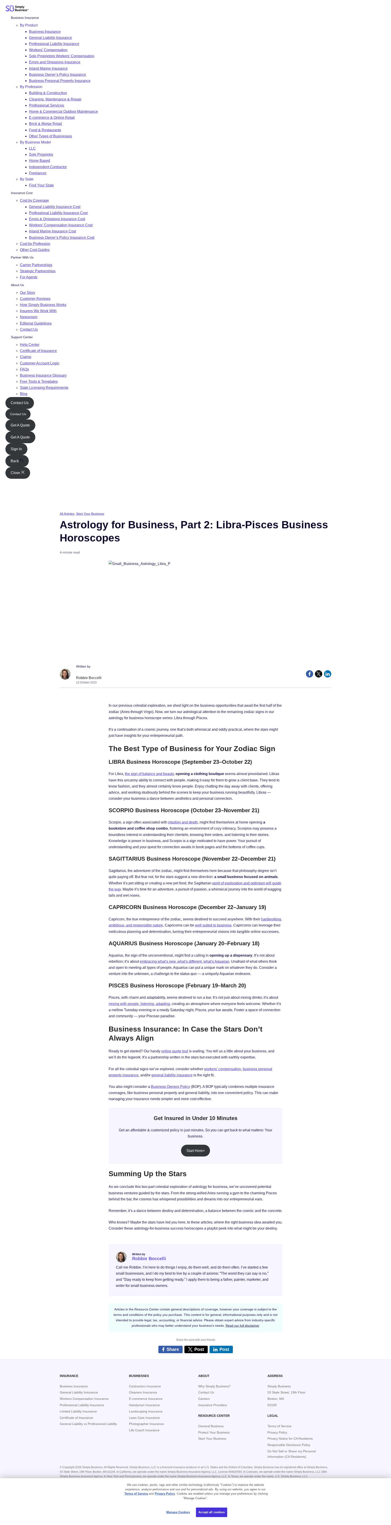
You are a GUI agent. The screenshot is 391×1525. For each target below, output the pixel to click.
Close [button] (16, 473)
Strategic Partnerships (37, 271)
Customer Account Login (39, 363)
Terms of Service (136, 1493)
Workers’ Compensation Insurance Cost (61, 225)
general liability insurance (172, 1075)
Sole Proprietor (41, 154)
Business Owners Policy (170, 1087)
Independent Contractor (48, 167)
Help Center (29, 345)
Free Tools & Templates (39, 381)
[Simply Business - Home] (17, 9)
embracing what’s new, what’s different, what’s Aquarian (184, 961)
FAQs (24, 369)
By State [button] (26, 179)
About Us (17, 285)
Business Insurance (25, 17)
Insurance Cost (22, 193)
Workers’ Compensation (48, 50)
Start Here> (195, 1151)
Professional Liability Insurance (54, 44)
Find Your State (41, 185)
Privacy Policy (165, 1493)
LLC (32, 148)
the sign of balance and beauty (149, 774)
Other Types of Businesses (50, 136)
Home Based (39, 161)
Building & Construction (48, 93)
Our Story (27, 292)
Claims (25, 357)
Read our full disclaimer (242, 1325)
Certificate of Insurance (38, 351)
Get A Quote (20, 425)
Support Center (22, 337)
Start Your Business (90, 513)
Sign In (16, 449)
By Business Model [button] (35, 142)
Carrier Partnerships (36, 265)
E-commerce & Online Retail (52, 118)
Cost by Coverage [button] (34, 200)
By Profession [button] (31, 87)
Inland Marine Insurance (48, 68)
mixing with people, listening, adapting (139, 1004)
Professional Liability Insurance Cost (58, 213)
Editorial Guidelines (36, 323)
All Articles (67, 513)
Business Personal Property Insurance (60, 81)
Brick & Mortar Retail (45, 124)
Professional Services (46, 105)
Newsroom (28, 317)
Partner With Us (22, 257)
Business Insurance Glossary (43, 375)
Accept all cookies (211, 1512)
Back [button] (15, 461)
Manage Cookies (178, 1512)
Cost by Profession (35, 244)
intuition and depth (183, 822)
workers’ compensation (222, 1069)
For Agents (28, 277)
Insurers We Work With (38, 311)
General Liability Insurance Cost (54, 206)
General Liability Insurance (50, 38)
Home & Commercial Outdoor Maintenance (63, 111)
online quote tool (174, 1051)
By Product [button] (29, 25)
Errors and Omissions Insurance (54, 62)
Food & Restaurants (45, 130)
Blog (23, 394)
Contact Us (29, 329)
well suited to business (213, 925)
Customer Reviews (35, 299)
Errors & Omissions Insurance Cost (57, 219)
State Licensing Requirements (44, 388)
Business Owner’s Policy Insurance (57, 75)
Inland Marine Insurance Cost (52, 231)
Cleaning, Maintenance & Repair (55, 99)
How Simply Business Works (43, 305)
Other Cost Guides (35, 250)
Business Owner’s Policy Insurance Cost (61, 237)
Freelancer (37, 173)
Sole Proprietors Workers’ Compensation (61, 56)
